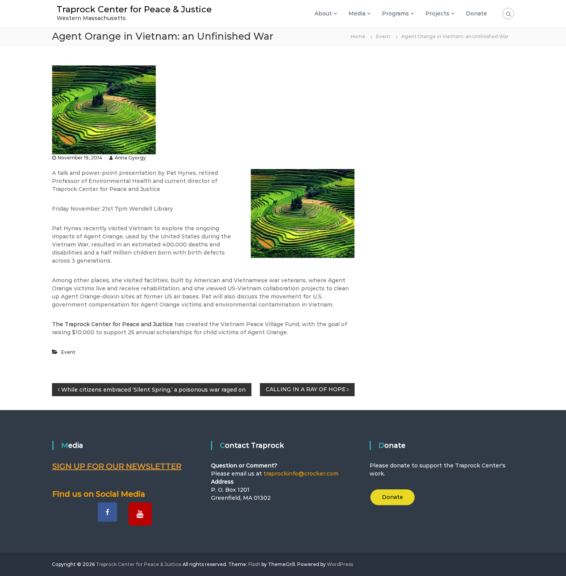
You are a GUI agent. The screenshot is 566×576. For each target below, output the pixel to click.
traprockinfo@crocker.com (300, 473)
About (323, 13)
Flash (254, 564)
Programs (395, 13)
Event (383, 36)
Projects (437, 13)
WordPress (340, 564)
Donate (476, 13)
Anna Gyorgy (130, 158)
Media (356, 13)
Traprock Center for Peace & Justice (134, 9)
